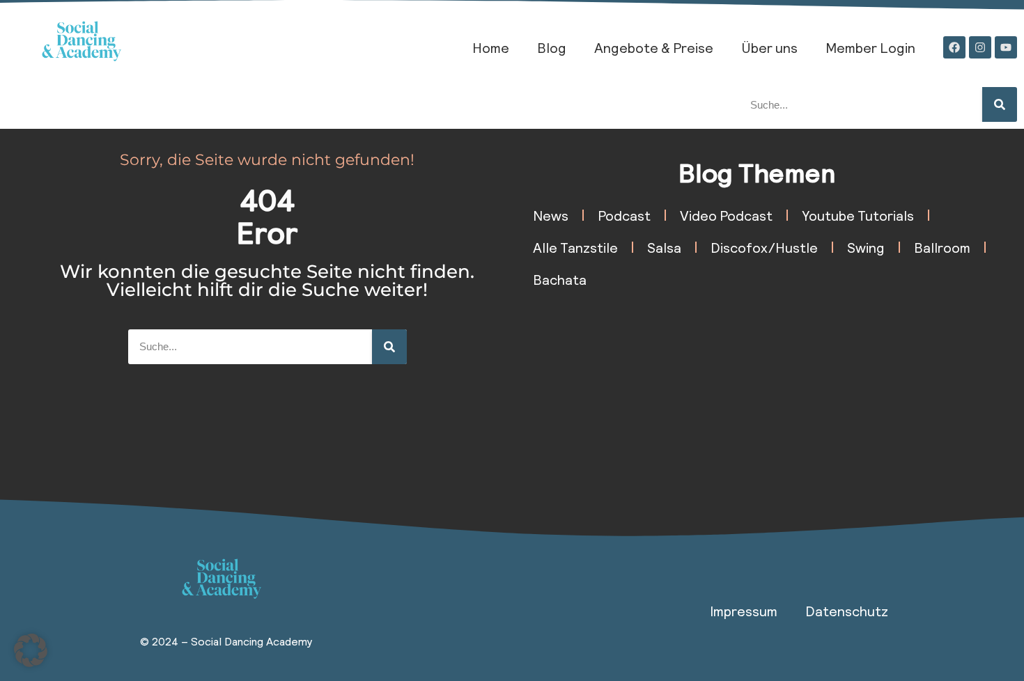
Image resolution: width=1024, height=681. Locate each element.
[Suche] (999, 104)
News (550, 215)
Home (490, 47)
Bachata (560, 279)
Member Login (870, 47)
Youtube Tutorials (858, 215)
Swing (866, 247)
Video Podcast (726, 215)
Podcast (624, 215)
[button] (30, 650)
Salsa (664, 247)
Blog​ (551, 47)
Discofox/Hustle (764, 247)
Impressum (743, 610)
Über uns (769, 47)
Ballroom (942, 247)
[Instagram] (980, 47)
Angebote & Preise (653, 47)
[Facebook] (954, 47)
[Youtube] (1006, 47)
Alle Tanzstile (575, 247)
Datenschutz (846, 610)
